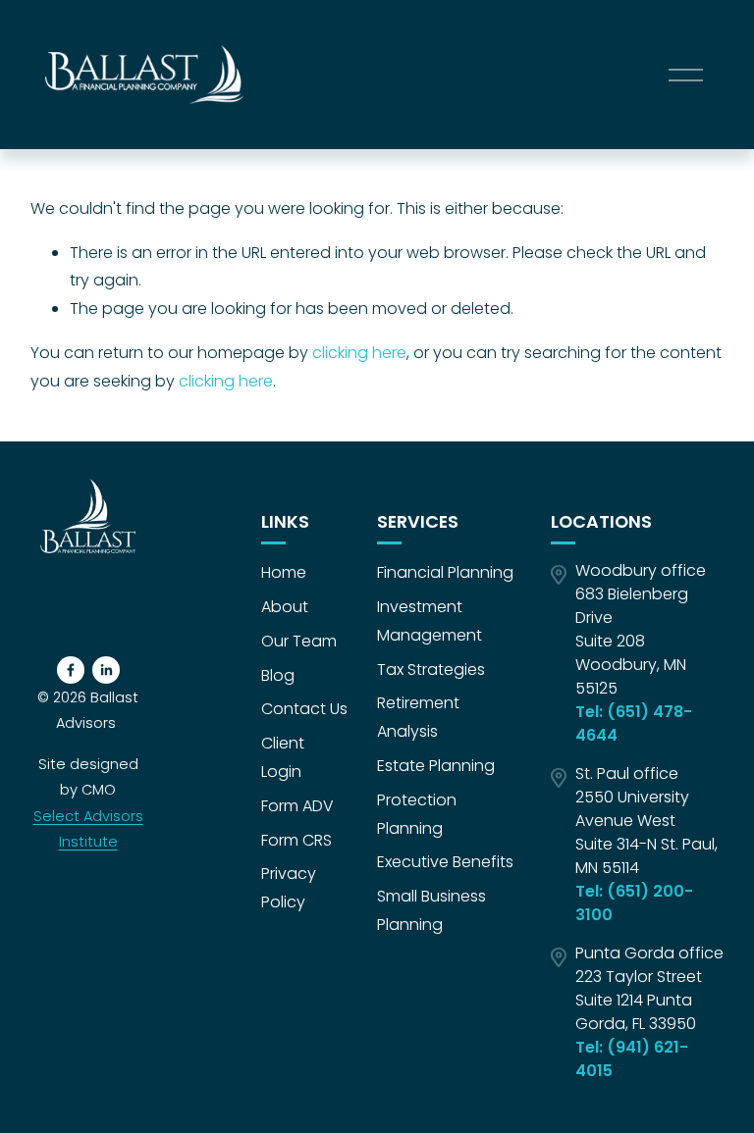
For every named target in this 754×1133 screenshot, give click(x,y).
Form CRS (296, 840)
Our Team (299, 641)
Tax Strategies (431, 669)
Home (283, 572)
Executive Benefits (445, 861)
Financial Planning (445, 572)
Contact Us (304, 708)
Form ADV (297, 806)
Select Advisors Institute (88, 828)
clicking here (359, 352)
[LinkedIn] (106, 670)
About (284, 606)
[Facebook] (70, 670)
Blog (278, 675)
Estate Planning (436, 765)
